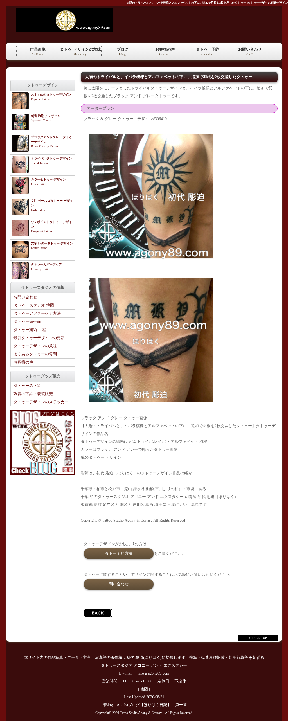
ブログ (123, 51)
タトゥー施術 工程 (30, 330)
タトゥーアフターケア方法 (37, 313)
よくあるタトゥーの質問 (35, 354)
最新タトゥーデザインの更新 (39, 338)
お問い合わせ (250, 51)
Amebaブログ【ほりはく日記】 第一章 (154, 705)
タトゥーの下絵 (27, 386)
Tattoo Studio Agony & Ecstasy (141, 713)
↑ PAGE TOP (258, 637)
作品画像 (38, 51)
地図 (144, 689)
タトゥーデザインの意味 (35, 346)
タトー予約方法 (118, 553)
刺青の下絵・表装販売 (33, 394)
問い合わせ (119, 584)
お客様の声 (165, 51)
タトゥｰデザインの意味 (80, 51)
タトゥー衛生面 (27, 321)
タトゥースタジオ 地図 (34, 305)
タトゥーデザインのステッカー (41, 402)
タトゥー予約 (207, 51)
